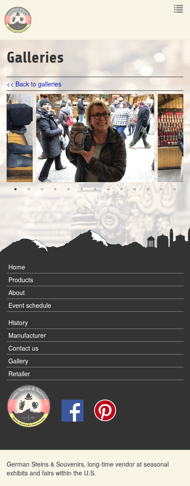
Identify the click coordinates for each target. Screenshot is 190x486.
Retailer (19, 373)
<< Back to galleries (34, 83)
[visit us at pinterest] (105, 409)
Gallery (18, 360)
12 (161, 189)
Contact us (23, 348)
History (18, 322)
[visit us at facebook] (73, 409)
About (16, 292)
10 (134, 189)
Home (16, 266)
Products (20, 279)
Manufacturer (27, 335)
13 (174, 189)
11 (148, 189)
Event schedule (29, 305)
